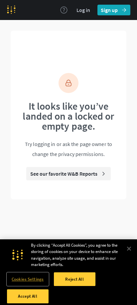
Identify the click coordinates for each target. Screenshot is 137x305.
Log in (83, 10)
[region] (68, 272)
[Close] (129, 248)
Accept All (27, 296)
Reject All (74, 279)
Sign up (109, 10)
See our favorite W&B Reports (63, 173)
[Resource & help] (63, 10)
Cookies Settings (28, 279)
